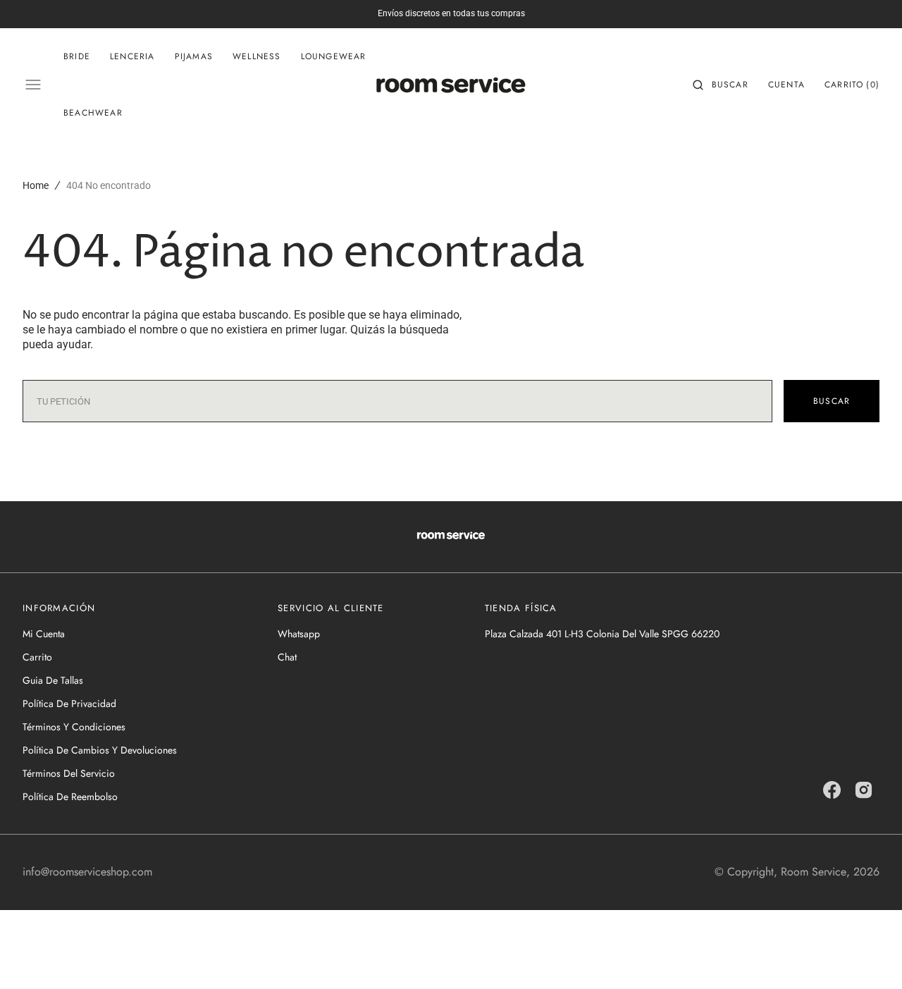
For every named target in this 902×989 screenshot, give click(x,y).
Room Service (813, 872)
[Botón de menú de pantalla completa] (33, 84)
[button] (720, 84)
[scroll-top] (869, 956)
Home (36, 185)
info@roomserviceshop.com (87, 872)
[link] (451, 536)
